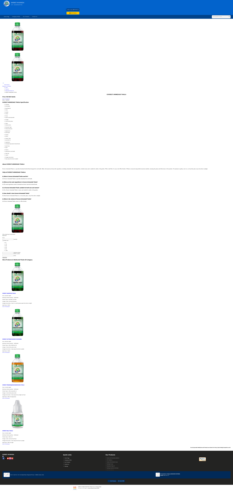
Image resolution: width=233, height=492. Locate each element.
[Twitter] (6, 459)
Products (7, 89)
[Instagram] (10, 459)
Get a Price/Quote (6, 99)
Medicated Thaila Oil (9, 90)
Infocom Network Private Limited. (93, 488)
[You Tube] (8, 459)
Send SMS (122, 481)
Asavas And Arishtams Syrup (112, 462)
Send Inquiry (74, 13)
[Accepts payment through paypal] (202, 460)
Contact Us (34, 16)
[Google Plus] (12, 459)
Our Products (26, 16)
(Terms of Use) (98, 486)
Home (6, 87)
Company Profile (16, 16)
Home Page (6, 16)
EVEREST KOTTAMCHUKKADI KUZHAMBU (12, 339)
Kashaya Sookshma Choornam (112, 468)
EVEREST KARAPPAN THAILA (9, 293)
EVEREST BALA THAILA (7, 430)
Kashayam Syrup (110, 464)
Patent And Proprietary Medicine (113, 458)
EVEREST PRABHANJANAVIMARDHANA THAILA (13, 385)
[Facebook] (3, 459)
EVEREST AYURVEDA (17, 3)
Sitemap (66, 466)
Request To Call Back (6, 86)
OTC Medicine (109, 460)
